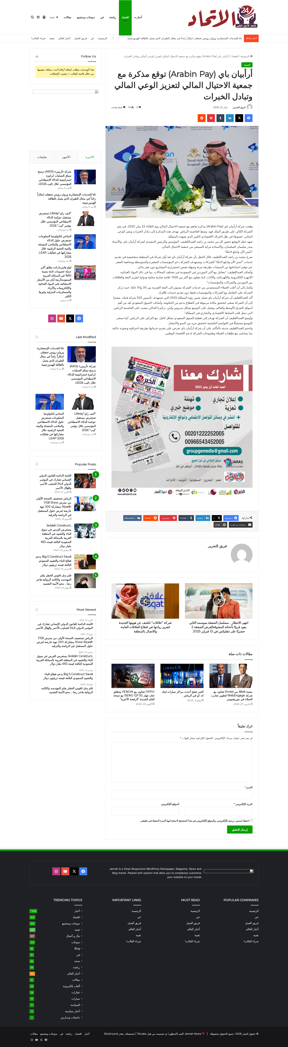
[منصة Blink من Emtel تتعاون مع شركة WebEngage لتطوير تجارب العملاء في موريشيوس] (231, 676)
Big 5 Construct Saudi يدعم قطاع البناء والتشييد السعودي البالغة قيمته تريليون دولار (53, 561)
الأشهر (66, 157)
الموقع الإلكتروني (170, 804)
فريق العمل (80, 38)
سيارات (75, 998)
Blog (77, 948)
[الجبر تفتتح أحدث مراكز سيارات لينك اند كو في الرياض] (182, 676)
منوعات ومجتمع (86, 17)
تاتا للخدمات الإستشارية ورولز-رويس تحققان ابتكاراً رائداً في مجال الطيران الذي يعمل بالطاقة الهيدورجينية (184, 38)
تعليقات (42, 157)
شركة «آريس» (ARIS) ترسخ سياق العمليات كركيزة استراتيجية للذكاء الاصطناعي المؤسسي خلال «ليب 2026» (82, 374)
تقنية (51, 38)
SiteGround (111, 1033)
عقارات (76, 992)
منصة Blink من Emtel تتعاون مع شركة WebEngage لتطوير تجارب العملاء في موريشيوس (232, 695)
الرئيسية (102, 38)
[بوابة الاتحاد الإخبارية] (222, 17)
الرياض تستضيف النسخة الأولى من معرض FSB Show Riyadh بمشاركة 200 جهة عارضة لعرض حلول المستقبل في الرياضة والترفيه (53, 507)
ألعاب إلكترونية (71, 986)
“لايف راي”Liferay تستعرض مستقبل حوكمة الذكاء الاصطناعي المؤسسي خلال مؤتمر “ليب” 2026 (82, 422)
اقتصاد (125, 17)
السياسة (75, 1004)
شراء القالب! (38, 38)
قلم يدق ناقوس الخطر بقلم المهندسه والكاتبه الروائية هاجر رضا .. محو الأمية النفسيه (53, 579)
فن (102, 17)
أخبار (139, 17)
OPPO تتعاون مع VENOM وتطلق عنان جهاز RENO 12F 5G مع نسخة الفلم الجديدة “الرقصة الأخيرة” (134, 695)
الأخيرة (90, 157)
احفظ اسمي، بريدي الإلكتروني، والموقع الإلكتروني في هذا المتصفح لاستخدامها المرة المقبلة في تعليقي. (194, 820)
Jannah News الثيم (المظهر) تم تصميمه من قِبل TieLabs (169, 1033)
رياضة (112, 17)
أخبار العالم (64, 38)
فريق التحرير (239, 107)
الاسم (249, 787)
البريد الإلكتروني (243, 804)
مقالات (68, 17)
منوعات (75, 942)
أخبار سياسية (72, 1011)
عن (92, 38)
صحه (77, 961)
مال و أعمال (73, 936)
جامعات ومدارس (70, 1017)
